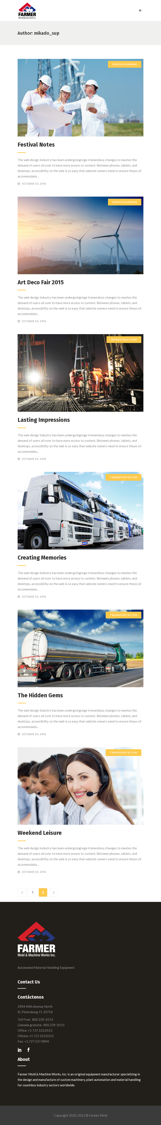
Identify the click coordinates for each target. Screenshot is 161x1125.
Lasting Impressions (44, 420)
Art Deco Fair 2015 (41, 282)
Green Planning (124, 64)
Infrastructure (124, 339)
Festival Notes (36, 144)
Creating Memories (42, 557)
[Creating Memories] (80, 510)
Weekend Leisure (40, 833)
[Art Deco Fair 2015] (80, 235)
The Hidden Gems (40, 695)
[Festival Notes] (80, 97)
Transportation (123, 477)
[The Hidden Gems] (80, 648)
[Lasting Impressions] (80, 373)
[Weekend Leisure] (80, 786)
